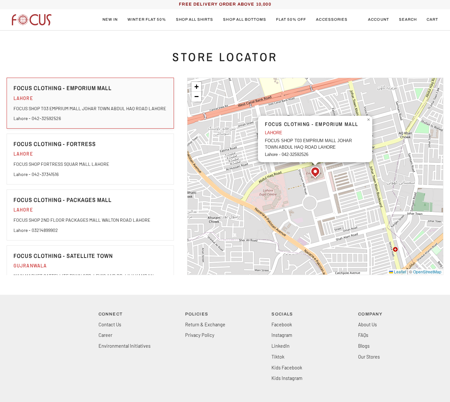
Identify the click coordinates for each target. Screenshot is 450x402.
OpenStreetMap (427, 271)
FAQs (363, 335)
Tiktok (277, 357)
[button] (147, 19)
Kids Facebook (286, 367)
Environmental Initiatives (124, 346)
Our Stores (369, 357)
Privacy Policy (199, 335)
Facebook (281, 324)
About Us (367, 324)
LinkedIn (280, 346)
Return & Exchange (205, 324)
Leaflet (399, 271)
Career (105, 335)
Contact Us (109, 324)
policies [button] (196, 314)
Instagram (281, 335)
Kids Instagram (286, 378)
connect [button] (110, 314)
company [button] (370, 314)
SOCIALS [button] (282, 314)
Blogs (364, 346)
